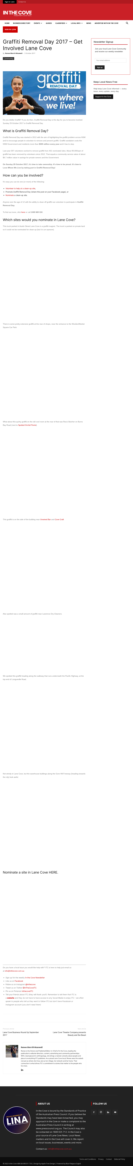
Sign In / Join (10, 2)
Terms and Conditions (87, 1159)
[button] (127, 23)
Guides (49, 23)
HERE (53, 872)
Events (37, 23)
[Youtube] (115, 1112)
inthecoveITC (27, 991)
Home (7, 23)
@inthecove (30, 984)
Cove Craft (59, 519)
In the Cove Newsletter (35, 977)
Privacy (101, 1159)
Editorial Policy (119, 1159)
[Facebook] (93, 1112)
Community (8, 58)
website (10, 998)
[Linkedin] (23, 1070)
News (88, 23)
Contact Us (22, 2)
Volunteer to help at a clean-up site (20, 188)
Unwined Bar (45, 519)
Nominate (10, 195)
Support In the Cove (103, 97)
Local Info (76, 23)
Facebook (19, 981)
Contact (109, 1159)
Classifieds (60, 23)
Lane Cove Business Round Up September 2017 (21, 1033)
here (23, 212)
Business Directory (21, 23)
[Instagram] (101, 1112)
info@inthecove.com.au (14, 971)
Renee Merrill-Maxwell (13, 53)
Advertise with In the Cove (106, 23)
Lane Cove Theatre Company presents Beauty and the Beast (69, 1033)
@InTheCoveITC (29, 988)
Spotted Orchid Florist (27, 425)
